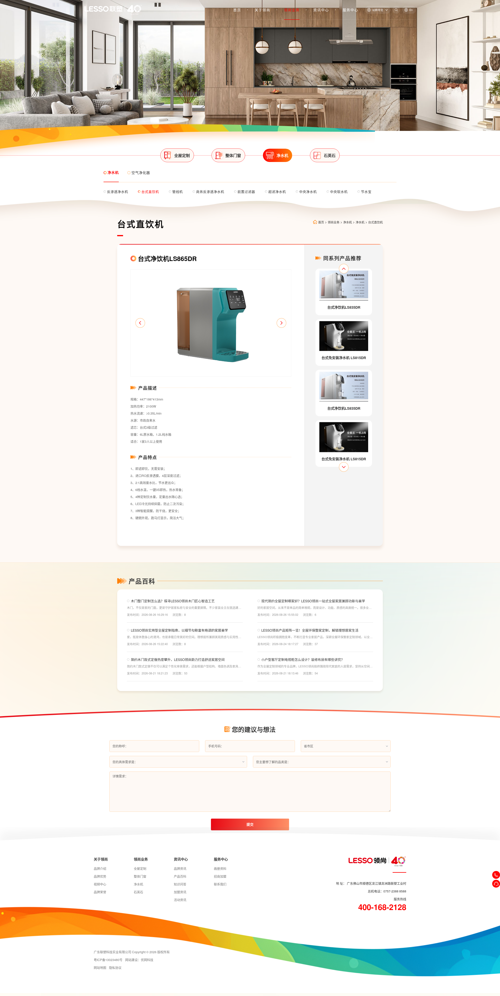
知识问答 (180, 884)
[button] (140, 323)
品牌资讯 (180, 868)
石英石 (138, 892)
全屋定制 (140, 868)
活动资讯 (180, 900)
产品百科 (180, 876)
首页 (237, 9)
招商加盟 (220, 876)
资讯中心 (321, 9)
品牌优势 (100, 876)
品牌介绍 (100, 868)
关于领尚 (262, 9)
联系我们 (220, 884)
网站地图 (100, 967)
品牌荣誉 (100, 892)
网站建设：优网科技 (139, 960)
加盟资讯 (180, 892)
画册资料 (220, 868)
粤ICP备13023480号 (108, 960)
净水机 (347, 222)
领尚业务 (292, 9)
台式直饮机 (375, 222)
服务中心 (350, 9)
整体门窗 (140, 876)
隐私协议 (115, 967)
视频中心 (100, 884)
